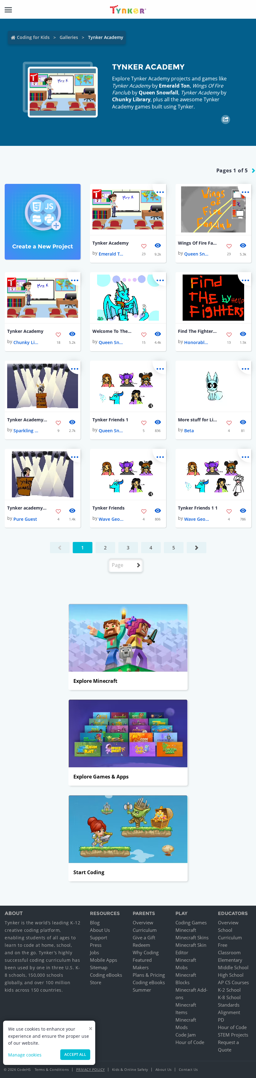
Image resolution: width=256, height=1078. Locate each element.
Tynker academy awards (27, 508)
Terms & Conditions (52, 1069)
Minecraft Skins (192, 937)
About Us (100, 930)
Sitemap (98, 967)
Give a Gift (144, 937)
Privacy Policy (90, 1069)
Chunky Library (131, 99)
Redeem (141, 945)
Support (98, 937)
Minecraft (185, 930)
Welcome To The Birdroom (112, 331)
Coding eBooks (106, 975)
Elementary (230, 960)
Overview (143, 922)
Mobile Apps (103, 960)
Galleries (69, 37)
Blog (95, 922)
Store (95, 982)
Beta (189, 431)
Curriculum (145, 930)
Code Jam (185, 1035)
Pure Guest (25, 519)
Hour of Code (189, 1042)
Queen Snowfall (158, 92)
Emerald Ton (174, 85)
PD (221, 1020)
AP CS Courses (233, 982)
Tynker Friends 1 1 (198, 508)
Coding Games (191, 922)
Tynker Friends (108, 508)
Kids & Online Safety (130, 1069)
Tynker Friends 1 (110, 420)
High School (231, 975)
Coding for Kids (33, 37)
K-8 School (229, 997)
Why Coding (146, 952)
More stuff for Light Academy (198, 420)
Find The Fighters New (198, 331)
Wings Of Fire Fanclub (198, 243)
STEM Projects (233, 1035)
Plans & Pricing (149, 975)
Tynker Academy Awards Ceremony (27, 420)
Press (95, 945)
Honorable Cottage (196, 342)
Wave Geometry (111, 519)
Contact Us (188, 1069)
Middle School (233, 967)
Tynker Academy (110, 243)
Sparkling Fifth (25, 431)
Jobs (94, 952)
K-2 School (229, 990)
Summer (142, 990)
